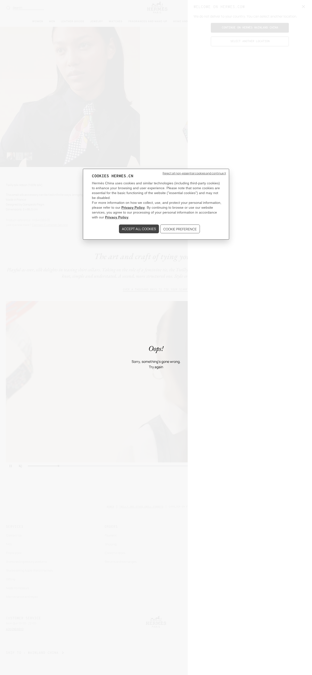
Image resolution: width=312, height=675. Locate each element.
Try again (156, 367)
